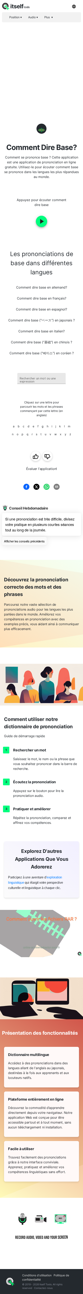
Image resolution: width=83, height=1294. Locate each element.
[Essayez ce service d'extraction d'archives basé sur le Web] (41, 933)
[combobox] (41, 378)
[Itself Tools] (41, 1229)
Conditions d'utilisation (37, 1275)
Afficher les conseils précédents (24, 541)
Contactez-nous (43, 1288)
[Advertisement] (41, 66)
